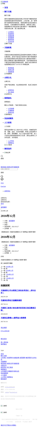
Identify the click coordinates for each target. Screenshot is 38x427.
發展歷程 (10, 357)
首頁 (6, 7)
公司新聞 (4, 371)
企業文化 (8, 77)
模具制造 (4, 167)
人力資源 (8, 122)
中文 (2, 183)
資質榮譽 (12, 221)
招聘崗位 (10, 377)
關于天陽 (8, 12)
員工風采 (10, 367)
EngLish (3, 186)
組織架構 (16, 357)
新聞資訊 (8, 98)
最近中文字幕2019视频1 (8, 425)
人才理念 (4, 377)
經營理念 (7, 191)
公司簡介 (4, 357)
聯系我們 (7, 149)
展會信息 (16, 371)
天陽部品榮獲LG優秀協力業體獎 (13, 318)
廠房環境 (29, 357)
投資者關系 (8, 118)
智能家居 (16, 167)
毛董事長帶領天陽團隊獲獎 (11, 300)
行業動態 (10, 371)
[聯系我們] (2, 177)
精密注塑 (10, 167)
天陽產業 (8, 47)
